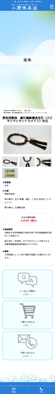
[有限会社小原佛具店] (24, 7)
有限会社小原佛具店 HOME (12, 110)
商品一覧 (27, 110)
